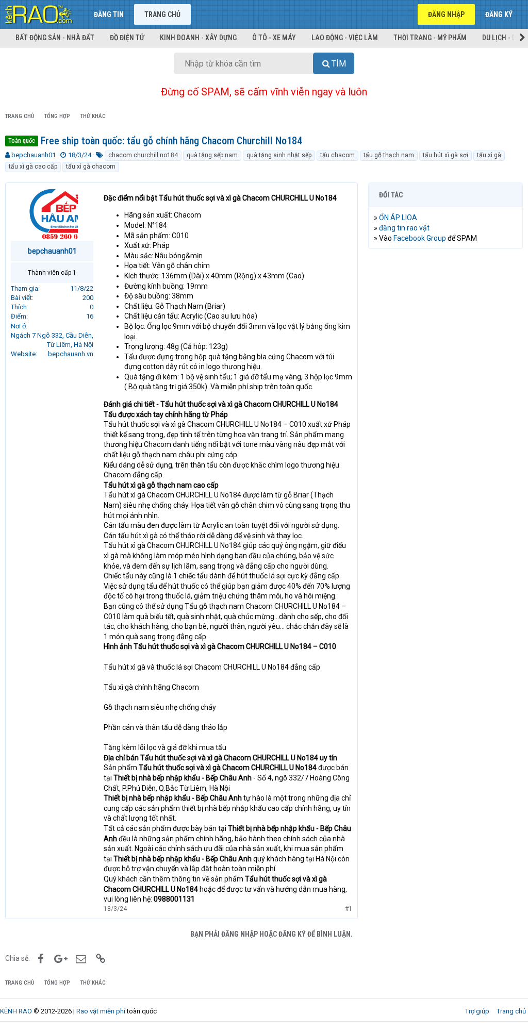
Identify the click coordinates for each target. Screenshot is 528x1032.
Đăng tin (109, 14)
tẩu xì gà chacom (91, 166)
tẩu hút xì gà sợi (445, 155)
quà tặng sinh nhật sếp (278, 155)
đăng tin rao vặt (404, 228)
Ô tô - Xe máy (274, 38)
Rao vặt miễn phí (100, 1011)
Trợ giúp (477, 1011)
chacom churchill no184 (143, 155)
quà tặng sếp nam (212, 155)
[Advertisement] (445, 323)
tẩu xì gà (489, 155)
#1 (348, 908)
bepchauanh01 (33, 155)
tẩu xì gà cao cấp (33, 166)
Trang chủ (162, 14)
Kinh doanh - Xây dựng (198, 38)
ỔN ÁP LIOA (398, 217)
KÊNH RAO (16, 1011)
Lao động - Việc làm (344, 38)
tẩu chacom (337, 155)
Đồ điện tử (127, 38)
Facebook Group (419, 238)
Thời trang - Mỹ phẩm (430, 38)
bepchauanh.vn (70, 354)
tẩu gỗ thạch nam (389, 155)
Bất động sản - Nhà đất (54, 38)
